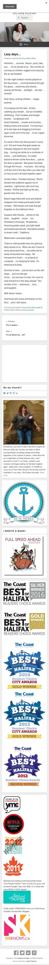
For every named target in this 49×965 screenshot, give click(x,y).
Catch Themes (31, 961)
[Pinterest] (34, 952)
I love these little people (31, 307)
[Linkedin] (28, 952)
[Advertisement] (23, 363)
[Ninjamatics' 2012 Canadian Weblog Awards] (13, 854)
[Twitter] (22, 952)
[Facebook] (16, 952)
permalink (30, 310)
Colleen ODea (30, 58)
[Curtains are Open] (24, 40)
